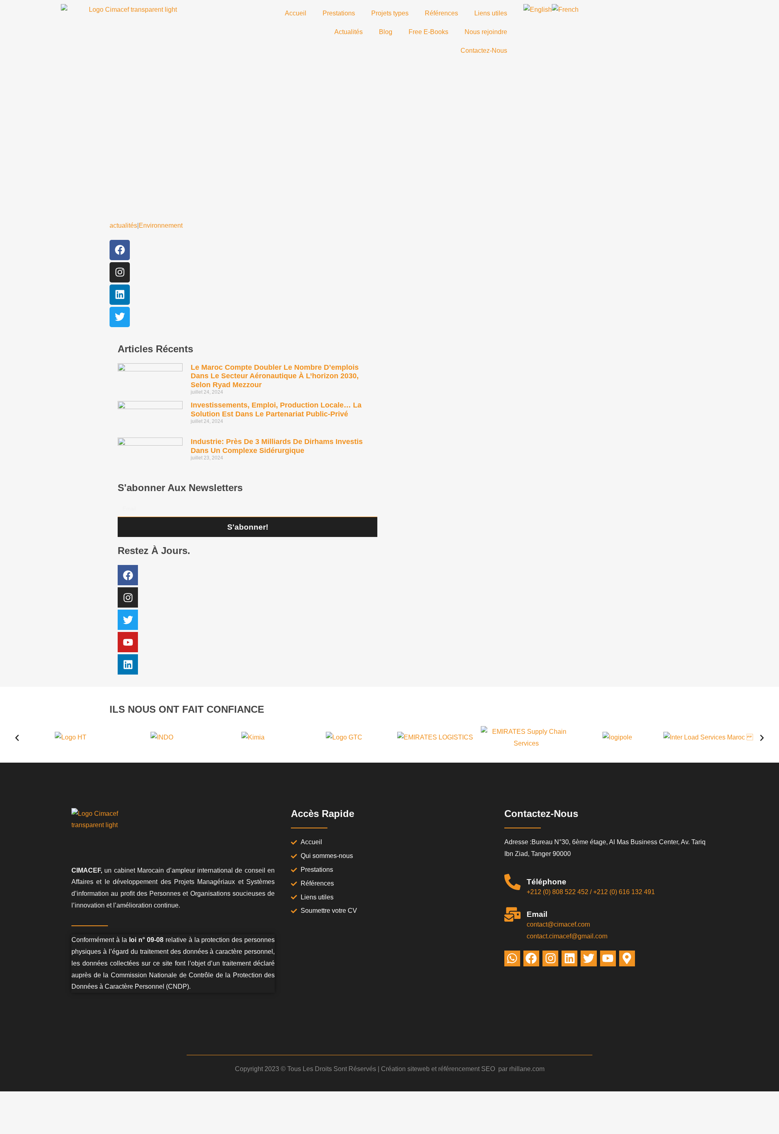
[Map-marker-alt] (627, 958)
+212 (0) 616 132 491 (624, 891)
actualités (123, 225)
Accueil (295, 13)
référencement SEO (467, 1068)
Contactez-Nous (484, 50)
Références (441, 13)
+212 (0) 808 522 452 (557, 891)
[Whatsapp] (512, 958)
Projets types (390, 13)
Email (537, 914)
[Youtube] (128, 642)
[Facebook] (120, 250)
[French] (565, 9)
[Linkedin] (120, 295)
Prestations (339, 13)
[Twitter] (120, 317)
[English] (537, 9)
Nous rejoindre (486, 31)
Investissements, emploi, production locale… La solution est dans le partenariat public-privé (276, 409)
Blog (385, 31)
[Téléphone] (512, 882)
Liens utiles (490, 13)
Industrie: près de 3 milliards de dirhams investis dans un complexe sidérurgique (277, 446)
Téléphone (546, 881)
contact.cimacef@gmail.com (567, 936)
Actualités (348, 31)
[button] (17, 738)
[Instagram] (120, 272)
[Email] (512, 914)
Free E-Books (428, 31)
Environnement (161, 225)
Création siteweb (405, 1068)
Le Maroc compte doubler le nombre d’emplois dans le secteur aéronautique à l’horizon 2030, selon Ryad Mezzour (275, 376)
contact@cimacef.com (558, 924)
